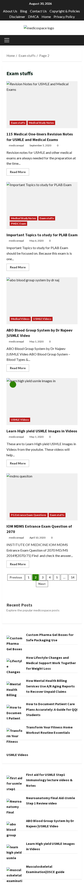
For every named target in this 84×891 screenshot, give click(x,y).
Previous (16, 577)
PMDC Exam (18, 223)
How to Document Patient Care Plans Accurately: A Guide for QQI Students (52, 709)
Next (42, 584)
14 (72, 577)
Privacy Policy (64, 17)
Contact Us (38, 11)
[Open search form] (80, 40)
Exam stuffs (18, 122)
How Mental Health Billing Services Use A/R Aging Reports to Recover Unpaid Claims (50, 686)
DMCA (33, 17)
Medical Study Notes (41, 122)
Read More (19, 173)
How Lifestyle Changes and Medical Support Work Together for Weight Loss (51, 663)
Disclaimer (17, 17)
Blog (23, 11)
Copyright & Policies (65, 11)
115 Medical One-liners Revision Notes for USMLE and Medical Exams (42, 104)
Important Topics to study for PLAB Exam (42, 205)
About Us (10, 11)
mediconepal (16, 145)
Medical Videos (20, 318)
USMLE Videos (42, 318)
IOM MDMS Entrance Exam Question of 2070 (42, 496)
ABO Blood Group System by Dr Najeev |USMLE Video (42, 300)
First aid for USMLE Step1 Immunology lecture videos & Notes (49, 780)
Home (46, 17)
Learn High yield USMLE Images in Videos (42, 401)
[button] (6, 40)
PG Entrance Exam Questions (28, 515)
